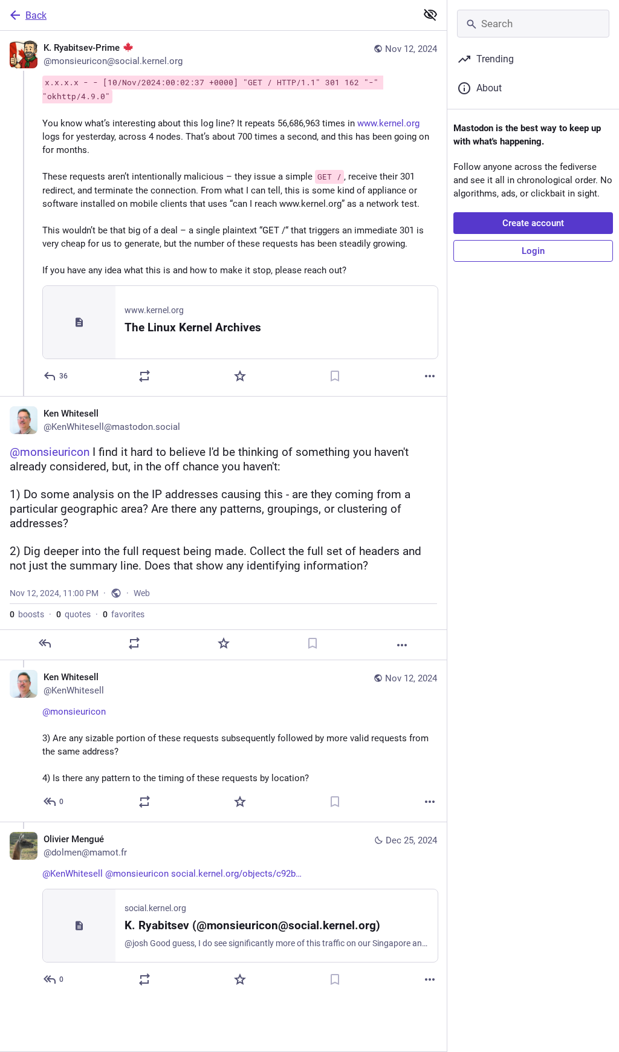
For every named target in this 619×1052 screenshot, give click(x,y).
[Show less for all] (430, 14)
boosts (27, 614)
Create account (533, 223)
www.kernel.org (388, 123)
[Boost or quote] (144, 376)
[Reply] (44, 643)
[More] (430, 376)
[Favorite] (240, 376)
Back (36, 15)
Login (533, 250)
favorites (123, 614)
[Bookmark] (335, 376)
